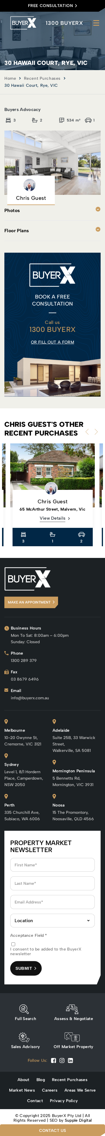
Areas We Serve (80, 1090)
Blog (40, 1080)
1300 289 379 (24, 660)
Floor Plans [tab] (16, 230)
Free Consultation (50, 5)
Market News (22, 1090)
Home (10, 78)
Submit (23, 968)
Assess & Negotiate (73, 1018)
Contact (35, 1101)
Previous (88, 432)
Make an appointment (29, 602)
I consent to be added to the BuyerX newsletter (45, 951)
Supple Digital (78, 1120)
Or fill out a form (52, 342)
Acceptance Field (28, 935)
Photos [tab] (12, 210)
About (23, 1080)
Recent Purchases (42, 78)
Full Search (25, 1018)
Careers (49, 1090)
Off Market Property (73, 1046)
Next (95, 432)
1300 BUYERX (64, 23)
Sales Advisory (25, 1046)
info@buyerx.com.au (30, 698)
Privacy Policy (64, 1101)
